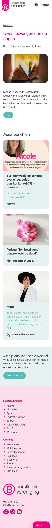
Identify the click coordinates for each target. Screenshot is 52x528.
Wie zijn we (13, 444)
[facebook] (6, 512)
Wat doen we (14, 448)
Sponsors (12, 463)
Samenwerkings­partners (19, 466)
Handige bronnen (12, 401)
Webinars (12, 431)
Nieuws (10, 405)
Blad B (10, 428)
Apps (9, 413)
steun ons (41, 525)
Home (6, 45)
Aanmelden (13, 375)
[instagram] (13, 512)
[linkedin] (19, 512)
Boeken (10, 420)
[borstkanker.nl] (22, 489)
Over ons (8, 440)
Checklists (12, 409)
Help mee (12, 455)
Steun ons (12, 459)
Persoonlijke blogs (16, 424)
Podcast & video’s (16, 416)
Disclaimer (12, 470)
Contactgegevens (16, 451)
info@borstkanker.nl (13, 505)
